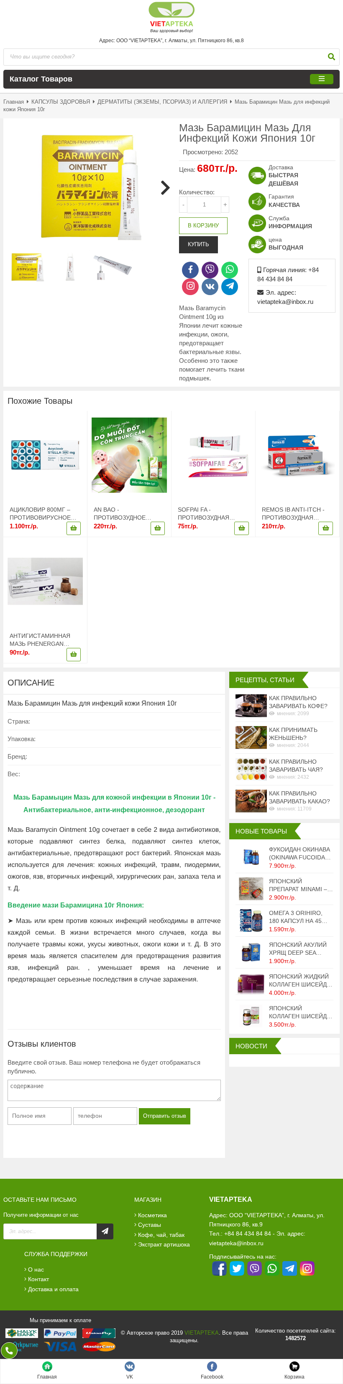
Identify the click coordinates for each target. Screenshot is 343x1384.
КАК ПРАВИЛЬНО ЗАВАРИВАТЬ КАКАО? (299, 797)
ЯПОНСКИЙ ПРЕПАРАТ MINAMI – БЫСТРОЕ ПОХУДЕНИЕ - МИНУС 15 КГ (300, 885)
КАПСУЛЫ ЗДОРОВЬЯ (61, 102)
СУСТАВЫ (149, 1224)
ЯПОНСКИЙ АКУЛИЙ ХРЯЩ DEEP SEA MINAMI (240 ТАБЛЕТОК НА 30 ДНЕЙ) (298, 949)
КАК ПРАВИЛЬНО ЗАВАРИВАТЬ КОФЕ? (298, 702)
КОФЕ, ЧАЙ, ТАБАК (161, 1234)
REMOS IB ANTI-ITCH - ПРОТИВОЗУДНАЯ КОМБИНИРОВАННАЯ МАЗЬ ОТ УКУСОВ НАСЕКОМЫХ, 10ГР (293, 514)
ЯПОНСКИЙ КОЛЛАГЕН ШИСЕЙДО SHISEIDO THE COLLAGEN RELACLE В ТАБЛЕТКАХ (300, 1012)
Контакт (38, 1279)
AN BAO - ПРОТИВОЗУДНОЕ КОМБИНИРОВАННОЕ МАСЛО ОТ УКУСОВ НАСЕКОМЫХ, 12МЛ (125, 514)
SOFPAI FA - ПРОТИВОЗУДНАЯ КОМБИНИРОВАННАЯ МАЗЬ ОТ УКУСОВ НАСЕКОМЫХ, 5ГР (208, 514)
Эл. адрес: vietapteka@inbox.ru (285, 297)
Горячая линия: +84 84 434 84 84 (288, 274)
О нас (36, 1269)
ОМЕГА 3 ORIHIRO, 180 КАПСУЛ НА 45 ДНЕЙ (296, 917)
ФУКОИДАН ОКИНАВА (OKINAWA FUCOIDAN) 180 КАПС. (300, 853)
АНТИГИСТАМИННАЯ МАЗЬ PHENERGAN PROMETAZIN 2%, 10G (41, 640)
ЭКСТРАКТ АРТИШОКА (164, 1244)
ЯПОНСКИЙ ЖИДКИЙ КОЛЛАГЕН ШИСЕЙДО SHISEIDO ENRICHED (300, 981)
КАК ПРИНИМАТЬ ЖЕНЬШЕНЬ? (293, 734)
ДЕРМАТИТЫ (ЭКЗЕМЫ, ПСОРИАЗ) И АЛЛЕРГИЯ (162, 102)
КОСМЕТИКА (152, 1215)
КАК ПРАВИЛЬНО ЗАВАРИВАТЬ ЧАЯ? (296, 765)
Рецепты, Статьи (264, 679)
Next (162, 187)
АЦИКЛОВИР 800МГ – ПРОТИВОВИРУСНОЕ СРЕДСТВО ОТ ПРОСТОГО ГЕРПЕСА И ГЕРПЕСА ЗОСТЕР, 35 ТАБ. (43, 514)
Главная (13, 102)
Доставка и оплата (53, 1289)
